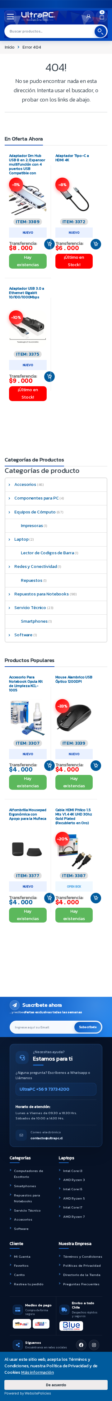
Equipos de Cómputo (34, 512)
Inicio (10, 47)
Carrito (19, 1274)
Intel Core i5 (72, 1189)
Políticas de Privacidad (82, 1265)
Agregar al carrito (47, 244)
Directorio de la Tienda (81, 1274)
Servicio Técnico (30, 607)
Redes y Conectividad (35, 566)
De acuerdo (56, 1385)
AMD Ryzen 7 (73, 1216)
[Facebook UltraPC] (81, 1345)
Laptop (21, 539)
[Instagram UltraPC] (94, 1345)
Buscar (100, 31)
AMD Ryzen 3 (74, 1179)
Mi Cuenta (22, 1256)
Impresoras (32, 525)
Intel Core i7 (72, 1207)
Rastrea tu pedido (29, 1284)
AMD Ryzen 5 (74, 1198)
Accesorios (25, 484)
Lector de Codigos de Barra (47, 553)
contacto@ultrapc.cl (46, 1137)
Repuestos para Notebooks (41, 594)
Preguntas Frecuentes (81, 1284)
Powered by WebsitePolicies (27, 1393)
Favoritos (21, 1265)
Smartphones (34, 621)
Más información (37, 1372)
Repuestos (31, 580)
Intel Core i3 (72, 1170)
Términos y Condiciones (82, 1256)
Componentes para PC (36, 498)
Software (23, 635)
